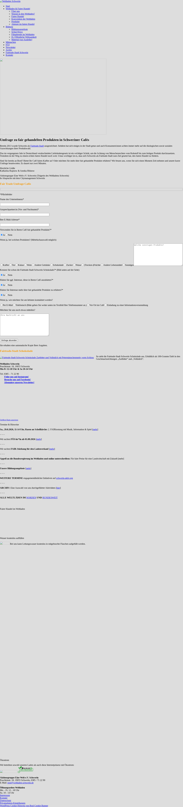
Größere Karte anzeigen (9, 420)
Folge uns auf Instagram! (16, 377)
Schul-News (17, 32)
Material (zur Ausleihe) (21, 39)
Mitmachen (11, 42)
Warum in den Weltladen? (23, 14)
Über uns (15, 11)
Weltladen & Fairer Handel (18, 8)
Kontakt (9, 55)
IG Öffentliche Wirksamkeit (23, 37)
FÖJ (8, 45)
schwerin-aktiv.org (64, 478)
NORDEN (31, 497)
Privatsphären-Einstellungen (12, 803)
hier (58, 488)
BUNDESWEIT (50, 497)
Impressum (5, 795)
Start (8, 6)
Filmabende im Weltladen (22, 34)
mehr (95, 429)
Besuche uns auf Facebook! (17, 379)
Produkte (15, 21)
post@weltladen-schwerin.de (20, 783)
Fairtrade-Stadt (37, 146)
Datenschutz (5, 800)
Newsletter (10, 47)
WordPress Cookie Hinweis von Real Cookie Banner (24, 805)
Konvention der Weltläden (23, 19)
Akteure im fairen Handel (22, 24)
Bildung (9, 26)
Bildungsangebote (19, 29)
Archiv (9, 50)
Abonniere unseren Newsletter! (19, 382)
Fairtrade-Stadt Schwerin (17, 52)
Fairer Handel (17, 16)
